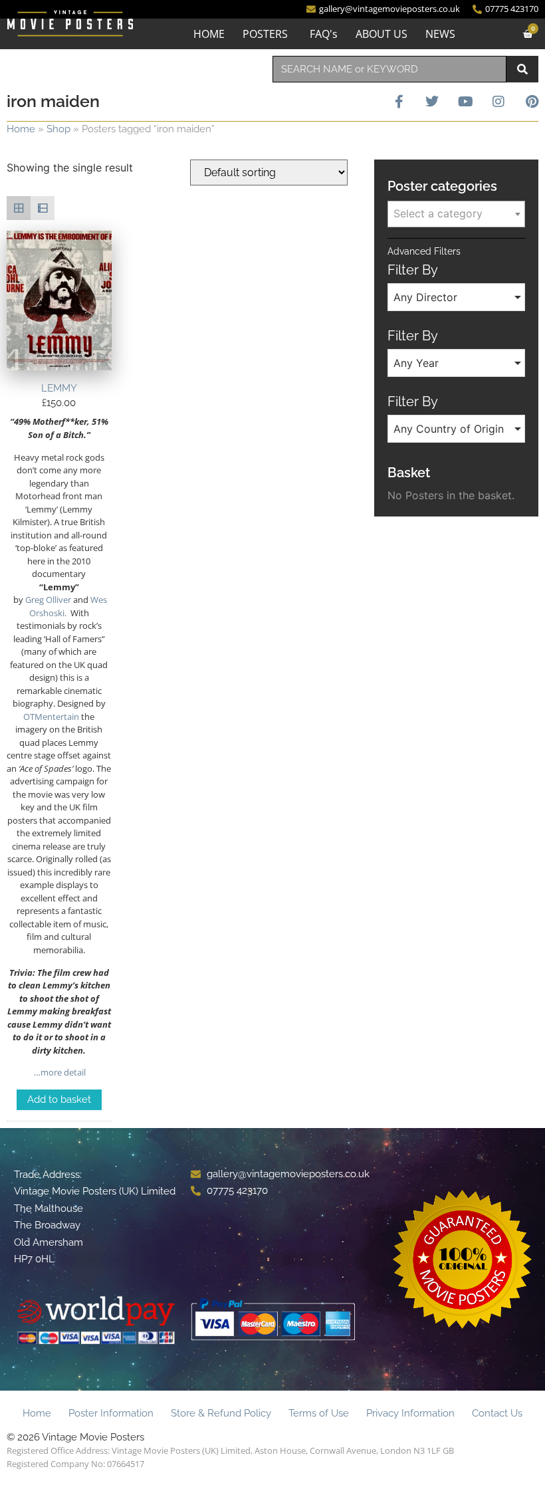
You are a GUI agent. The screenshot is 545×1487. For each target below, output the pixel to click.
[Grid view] (19, 208)
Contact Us (497, 1413)
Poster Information (111, 1413)
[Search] (522, 69)
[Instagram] (498, 101)
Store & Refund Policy (221, 1413)
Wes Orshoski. (68, 606)
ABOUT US (381, 34)
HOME (209, 34)
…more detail (59, 1072)
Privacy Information (410, 1413)
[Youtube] (465, 101)
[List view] (42, 208)
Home (21, 129)
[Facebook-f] (398, 101)
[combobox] (389, 69)
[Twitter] (432, 101)
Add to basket (59, 1099)
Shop (58, 129)
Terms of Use (318, 1413)
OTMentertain (51, 717)
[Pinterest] (531, 101)
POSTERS (265, 34)
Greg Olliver (48, 600)
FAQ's (324, 34)
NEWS (440, 34)
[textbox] (456, 213)
